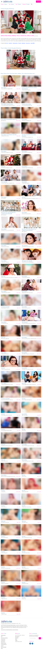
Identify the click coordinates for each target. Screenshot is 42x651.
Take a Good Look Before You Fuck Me (7, 152)
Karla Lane (30, 35)
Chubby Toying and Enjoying (5, 369)
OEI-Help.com (17, 636)
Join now (38, 1)
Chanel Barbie (9, 119)
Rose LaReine (12, 35)
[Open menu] (1, 1)
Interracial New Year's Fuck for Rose (27, 292)
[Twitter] (32, 643)
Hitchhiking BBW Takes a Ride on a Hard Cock (29, 384)
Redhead (23, 43)
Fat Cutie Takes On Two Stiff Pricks (27, 152)
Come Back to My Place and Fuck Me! (27, 369)
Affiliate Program (3, 643)
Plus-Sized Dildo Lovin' (4, 323)
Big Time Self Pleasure (4, 537)
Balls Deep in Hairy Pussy (5, 522)
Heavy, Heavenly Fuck (25, 568)
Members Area (3, 635)
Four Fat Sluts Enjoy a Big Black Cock (27, 137)
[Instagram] (30, 643)
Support (2, 645)
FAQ (1, 636)
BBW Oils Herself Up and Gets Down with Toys (8, 476)
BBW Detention (3, 120)
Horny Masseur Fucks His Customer (6, 415)
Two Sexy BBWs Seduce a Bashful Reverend (8, 105)
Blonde (19, 43)
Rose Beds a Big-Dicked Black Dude (27, 167)
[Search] (31, 4)
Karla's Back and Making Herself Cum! (6, 445)
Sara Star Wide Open (25, 491)
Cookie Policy (3, 640)
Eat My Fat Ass (24, 476)
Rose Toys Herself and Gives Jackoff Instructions (29, 338)
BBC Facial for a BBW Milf (5, 338)
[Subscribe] (40, 638)
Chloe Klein (14, 134)
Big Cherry (3, 212)
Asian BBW (33, 43)
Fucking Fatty (3, 491)
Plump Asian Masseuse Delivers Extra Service (28, 323)
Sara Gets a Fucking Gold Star (5, 568)
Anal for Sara (24, 430)
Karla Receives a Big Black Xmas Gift (6, 167)
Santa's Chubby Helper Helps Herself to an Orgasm (9, 277)
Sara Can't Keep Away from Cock (27, 537)
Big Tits (6, 43)
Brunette (10, 43)
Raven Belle (33, 134)
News (2, 648)
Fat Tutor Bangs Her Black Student (6, 430)
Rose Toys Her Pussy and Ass (26, 213)
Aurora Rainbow (25, 88)
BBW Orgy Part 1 (24, 231)
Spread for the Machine (4, 583)
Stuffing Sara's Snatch (25, 583)
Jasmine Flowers (10, 104)
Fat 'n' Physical (3, 198)
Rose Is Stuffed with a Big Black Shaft (6, 88)
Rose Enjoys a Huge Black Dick (26, 120)
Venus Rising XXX (9, 213)
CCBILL (16, 640)
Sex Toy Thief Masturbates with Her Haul (28, 445)
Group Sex (28, 43)
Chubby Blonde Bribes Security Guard (7, 384)
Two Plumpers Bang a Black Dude (27, 105)
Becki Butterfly (28, 87)
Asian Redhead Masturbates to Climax (28, 246)
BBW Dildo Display (25, 415)
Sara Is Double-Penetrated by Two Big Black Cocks (29, 198)
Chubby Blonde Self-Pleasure (5, 292)
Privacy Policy (3, 639)
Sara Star (4, 35)
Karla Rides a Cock (25, 522)
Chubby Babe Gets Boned (26, 277)
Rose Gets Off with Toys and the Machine (7, 230)
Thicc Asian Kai (21, 35)
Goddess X (3, 213)
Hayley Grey (14, 119)
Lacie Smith (7, 306)
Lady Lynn (24, 87)
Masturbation (15, 43)
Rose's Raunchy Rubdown (5, 246)
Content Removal (3, 644)
